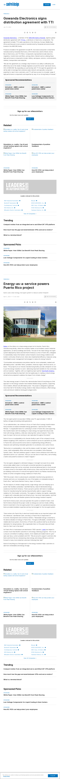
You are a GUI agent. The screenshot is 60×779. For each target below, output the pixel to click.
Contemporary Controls (10, 205)
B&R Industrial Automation (11, 200)
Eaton (5, 346)
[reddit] (32, 32)
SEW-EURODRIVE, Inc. (37, 203)
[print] (55, 32)
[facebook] (24, 32)
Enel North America (48, 371)
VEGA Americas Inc (36, 207)
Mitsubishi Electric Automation (12, 210)
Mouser (33, 200)
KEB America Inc (8, 207)
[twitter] (30, 32)
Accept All (52, 775)
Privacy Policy (6, 776)
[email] (35, 32)
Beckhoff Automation (10, 203)
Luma (44, 521)
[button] (5, 5)
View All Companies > (30, 213)
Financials (6, 13)
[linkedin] (27, 32)
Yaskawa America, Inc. (37, 210)
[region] (30, 775)
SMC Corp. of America (37, 205)
